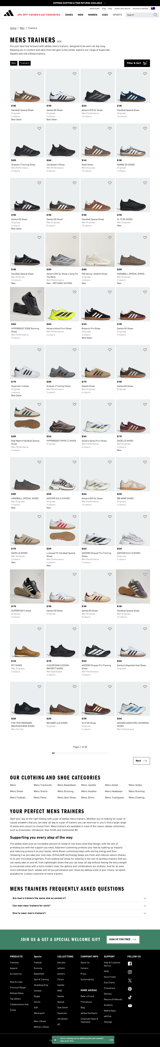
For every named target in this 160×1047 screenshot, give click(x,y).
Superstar (104, 50)
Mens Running (137, 791)
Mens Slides (135, 785)
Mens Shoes (16, 791)
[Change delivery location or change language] (153, 8)
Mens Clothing (137, 797)
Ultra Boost (29, 54)
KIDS (105, 15)
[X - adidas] (138, 981)
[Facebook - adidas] (138, 964)
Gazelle (14, 54)
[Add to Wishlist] (39, 74)
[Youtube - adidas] (138, 1006)
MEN (80, 15)
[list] (67, 63)
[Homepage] (9, 13)
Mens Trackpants (114, 797)
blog (104, 9)
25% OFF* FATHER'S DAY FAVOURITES (39, 15)
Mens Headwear (114, 791)
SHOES (69, 15)
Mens (13, 785)
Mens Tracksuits (43, 785)
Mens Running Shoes (65, 791)
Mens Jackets (88, 785)
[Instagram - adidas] (138, 972)
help (110, 9)
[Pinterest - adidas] (138, 989)
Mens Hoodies (89, 791)
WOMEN (92, 15)
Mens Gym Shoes (67, 797)
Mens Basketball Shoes (67, 785)
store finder (95, 9)
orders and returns (122, 9)
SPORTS (117, 15)
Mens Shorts (41, 791)
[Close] (55, 1040)
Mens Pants (40, 797)
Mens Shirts (87, 797)
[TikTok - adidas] (138, 998)
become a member (140, 9)
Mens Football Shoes (17, 798)
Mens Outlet (111, 785)
